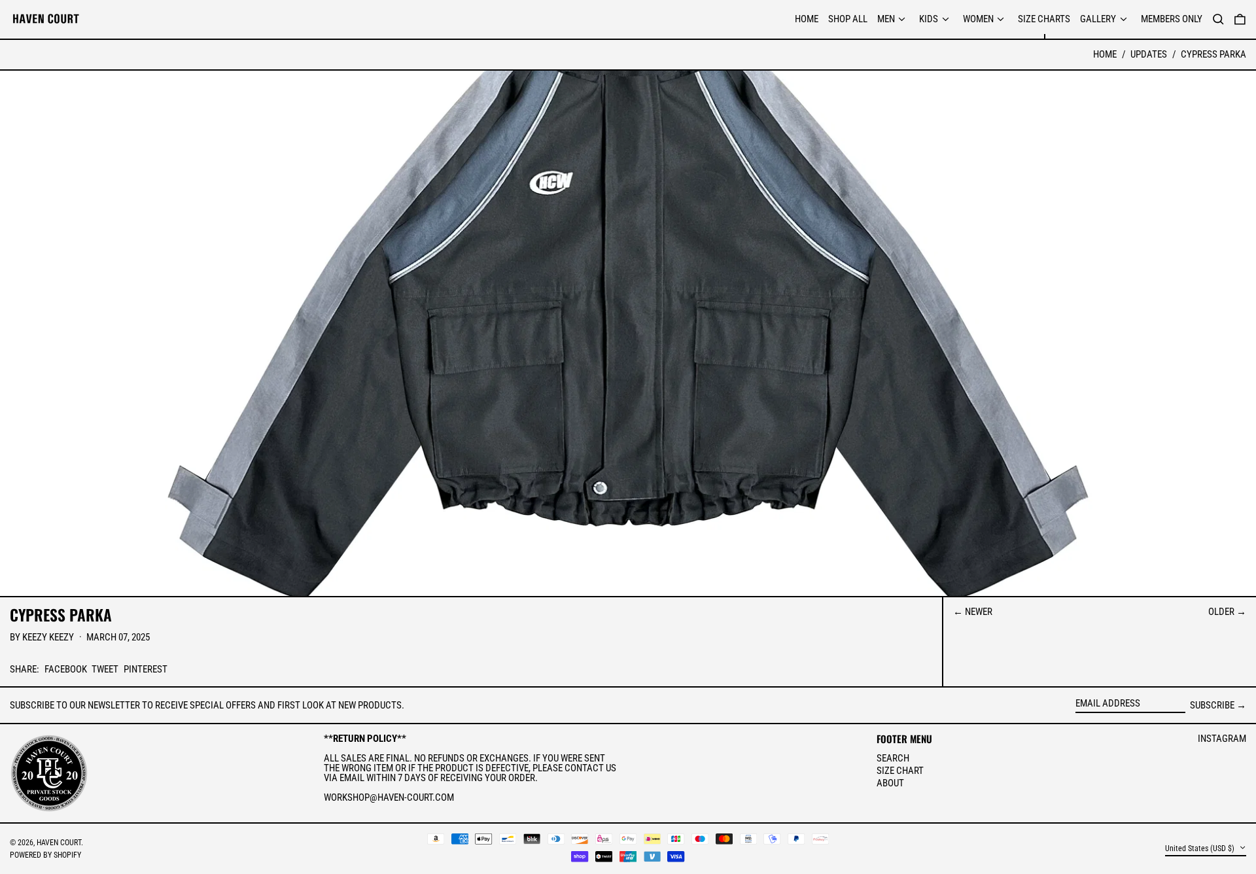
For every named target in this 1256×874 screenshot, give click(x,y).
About (890, 783)
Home (1105, 54)
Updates (1148, 54)
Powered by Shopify (45, 855)
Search (893, 758)
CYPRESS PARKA (1213, 54)
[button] (1240, 19)
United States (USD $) (1200, 848)
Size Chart (900, 771)
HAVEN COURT (59, 842)
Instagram (1222, 739)
